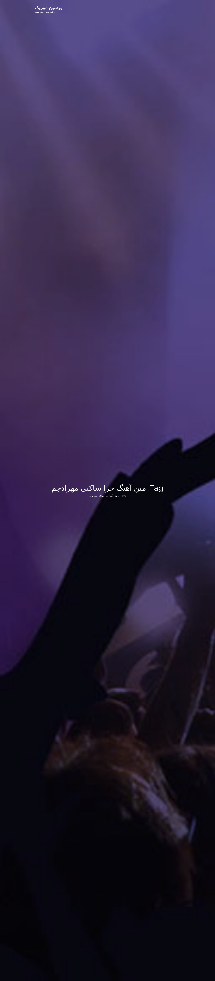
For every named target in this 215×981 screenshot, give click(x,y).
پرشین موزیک (48, 7)
